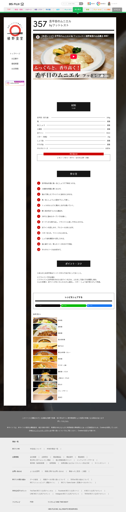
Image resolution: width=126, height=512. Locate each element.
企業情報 (15, 457)
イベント (117, 9)
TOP (9, 9)
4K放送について (35, 449)
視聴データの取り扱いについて (54, 479)
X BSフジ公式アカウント (93, 491)
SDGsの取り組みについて (80, 479)
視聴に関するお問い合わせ (54, 471)
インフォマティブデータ (42, 430)
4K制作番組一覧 (52, 449)
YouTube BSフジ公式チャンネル (41, 491)
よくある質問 (34, 471)
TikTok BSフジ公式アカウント (95, 494)
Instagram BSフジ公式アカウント (67, 494)
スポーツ (28, 9)
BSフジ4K (16, 449)
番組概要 (15, 64)
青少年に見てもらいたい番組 (40, 460)
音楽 (87, 9)
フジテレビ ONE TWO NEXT (58, 502)
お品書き (15, 59)
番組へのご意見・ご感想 (77, 471)
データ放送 (34, 479)
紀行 (58, 9)
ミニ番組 (107, 9)
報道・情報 (19, 9)
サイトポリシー (100, 463)
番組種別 (81, 457)
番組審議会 (57, 457)
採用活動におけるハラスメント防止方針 (75, 463)
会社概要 (33, 457)
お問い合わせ (17, 471)
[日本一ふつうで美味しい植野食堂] (15, 32)
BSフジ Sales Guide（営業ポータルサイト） (77, 482)
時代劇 (48, 9)
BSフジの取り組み (19, 479)
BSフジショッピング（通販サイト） (43, 482)
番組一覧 (15, 441)
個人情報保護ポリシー (64, 460)
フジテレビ (16, 502)
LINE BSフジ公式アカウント (40, 494)
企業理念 (45, 457)
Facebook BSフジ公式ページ (68, 491)
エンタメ (78, 9)
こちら (66, 421)
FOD (31, 502)
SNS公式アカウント (19, 491)
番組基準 (69, 457)
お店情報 (15, 69)
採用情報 (53, 463)
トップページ (15, 53)
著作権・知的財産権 (37, 463)
